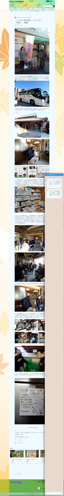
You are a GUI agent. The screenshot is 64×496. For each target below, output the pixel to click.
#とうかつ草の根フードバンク (43, 432)
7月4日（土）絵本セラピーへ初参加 (32, 460)
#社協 (36, 432)
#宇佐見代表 (17, 432)
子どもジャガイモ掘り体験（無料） (16, 460)
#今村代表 (32, 432)
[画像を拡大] (20, 172)
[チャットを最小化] (61, 174)
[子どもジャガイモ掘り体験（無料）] (17, 453)
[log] (54, 333)
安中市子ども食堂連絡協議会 (16, 1)
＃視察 (22, 434)
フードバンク (26, 436)
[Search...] (54, 6)
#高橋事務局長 (17, 434)
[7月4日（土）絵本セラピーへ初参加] (32, 453)
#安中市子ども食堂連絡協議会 (25, 432)
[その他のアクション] (48, 17)
